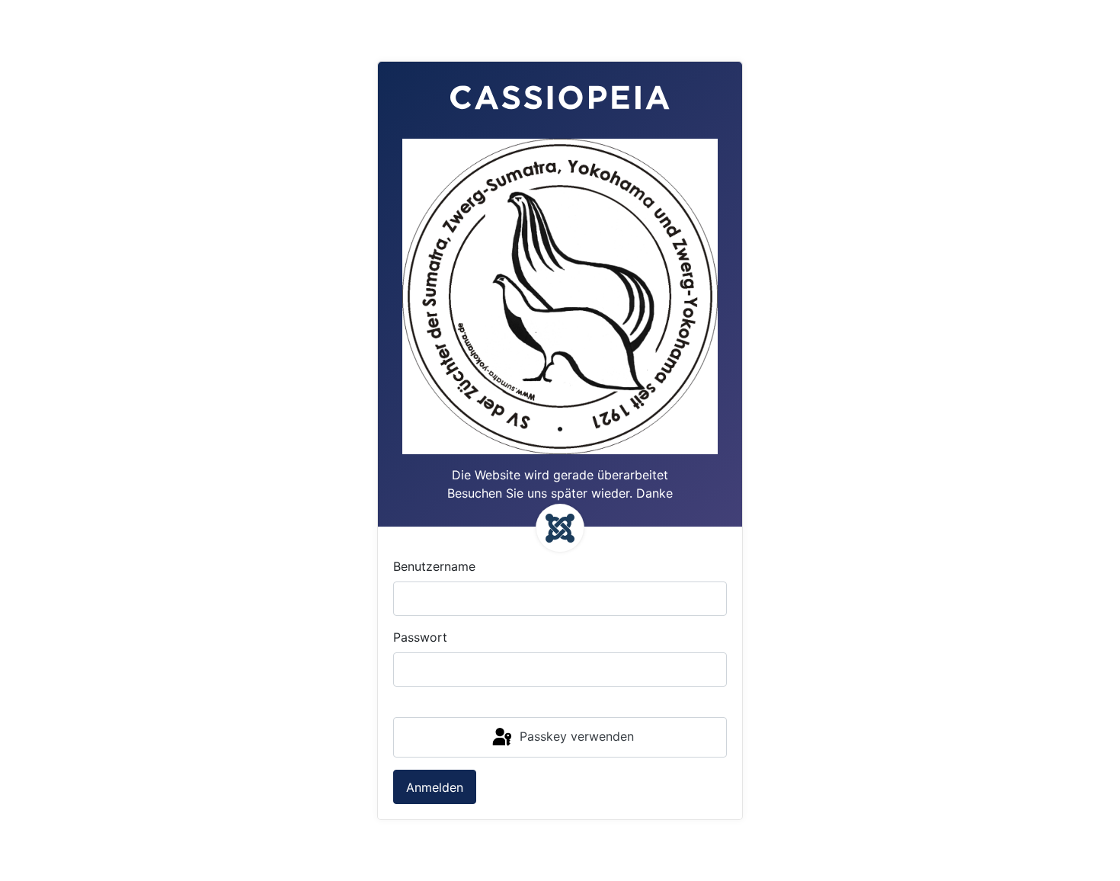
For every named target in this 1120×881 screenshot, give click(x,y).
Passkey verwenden (575, 736)
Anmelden (434, 787)
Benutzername (434, 566)
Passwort (420, 637)
